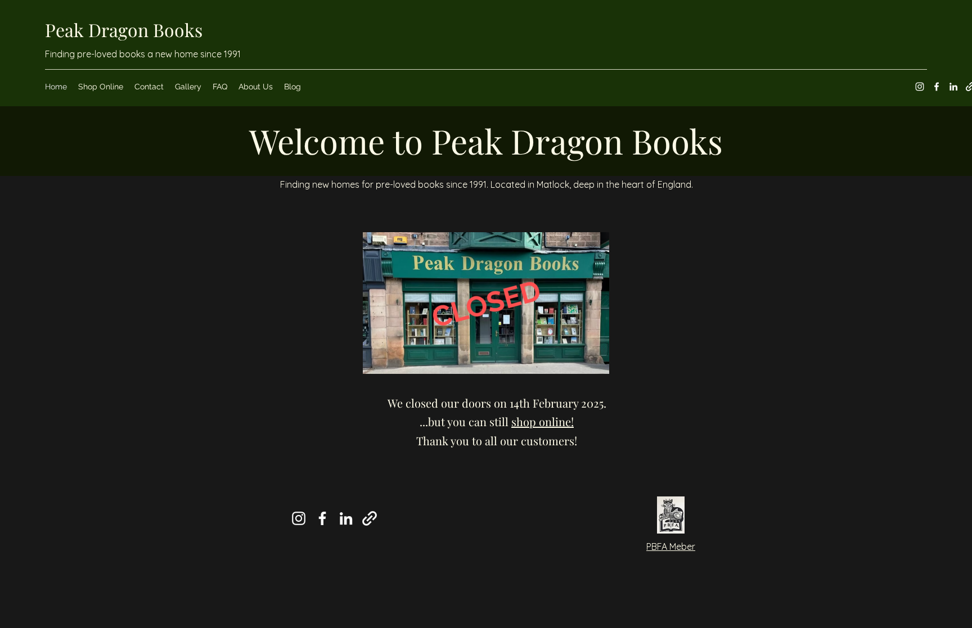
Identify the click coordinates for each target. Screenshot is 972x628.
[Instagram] (919, 86)
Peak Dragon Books (123, 29)
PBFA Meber (670, 546)
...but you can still (497, 421)
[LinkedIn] (953, 86)
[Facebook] (936, 86)
